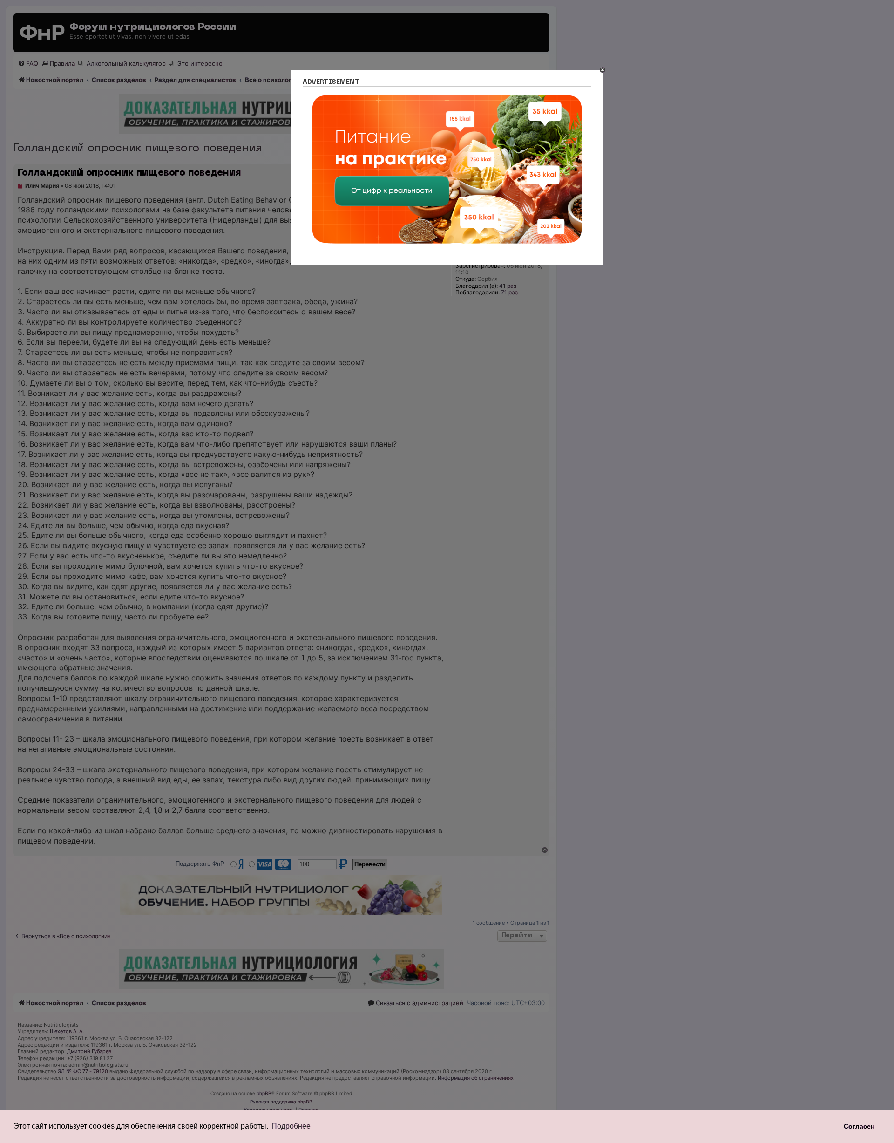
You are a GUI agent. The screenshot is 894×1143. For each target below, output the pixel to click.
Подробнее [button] (291, 1126)
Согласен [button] (859, 1126)
